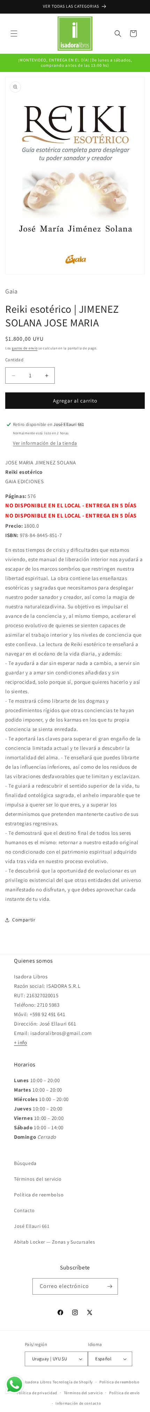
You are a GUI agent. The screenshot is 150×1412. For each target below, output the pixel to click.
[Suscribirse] (110, 1286)
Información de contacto (78, 1403)
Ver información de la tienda (45, 443)
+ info (20, 1042)
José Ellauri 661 (32, 1226)
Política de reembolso (39, 1195)
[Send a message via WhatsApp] (14, 1385)
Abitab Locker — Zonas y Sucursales (54, 1242)
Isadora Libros (38, 1382)
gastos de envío (25, 348)
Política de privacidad (37, 1392)
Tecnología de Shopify (73, 1382)
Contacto (24, 1210)
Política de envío (124, 1392)
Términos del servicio (38, 1179)
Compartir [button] (23, 920)
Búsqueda (25, 1163)
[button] (14, 33)
